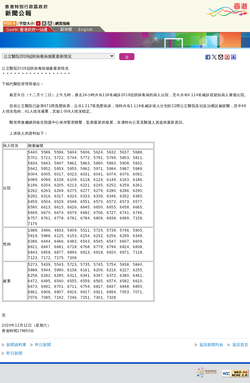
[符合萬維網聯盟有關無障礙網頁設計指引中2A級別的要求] (235, 374)
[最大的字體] (50, 23)
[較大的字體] (44, 23)
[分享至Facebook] (208, 57)
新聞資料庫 (16, 344)
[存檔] (227, 57)
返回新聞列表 (211, 344)
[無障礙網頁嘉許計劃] (207, 372)
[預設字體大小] (38, 23)
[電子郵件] (221, 57)
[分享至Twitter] (214, 57)
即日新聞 (14, 353)
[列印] (234, 57)
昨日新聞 (43, 344)
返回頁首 (240, 344)
